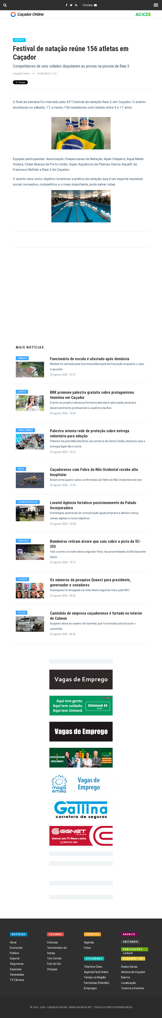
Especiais (16, 969)
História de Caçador (133, 972)
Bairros (125, 977)
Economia (16, 947)
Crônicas (52, 942)
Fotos (87, 947)
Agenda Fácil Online (96, 972)
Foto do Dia (54, 963)
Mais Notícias (30, 347)
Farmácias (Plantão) (96, 982)
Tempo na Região (95, 977)
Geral (13, 942)
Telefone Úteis (93, 966)
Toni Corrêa (54, 958)
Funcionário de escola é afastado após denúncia (89, 358)
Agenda (89, 942)
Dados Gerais (129, 966)
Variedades (17, 974)
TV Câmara (17, 979)
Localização (128, 982)
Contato (88, 5)
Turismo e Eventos (132, 988)
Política (14, 953)
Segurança (17, 963)
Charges (52, 969)
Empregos (90, 988)
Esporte (15, 958)
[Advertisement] (81, 298)
